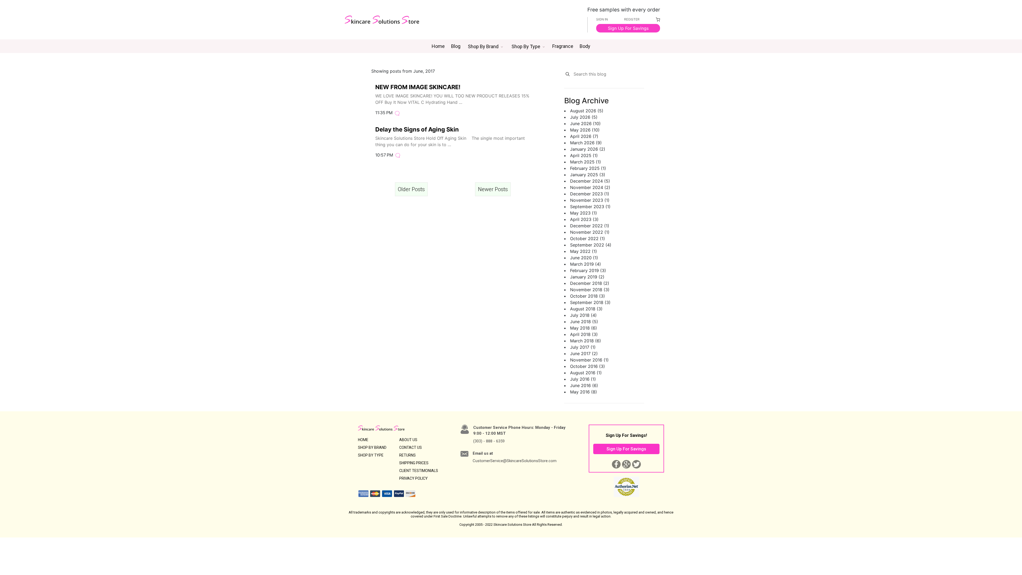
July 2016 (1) (583, 379)
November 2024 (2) (590, 187)
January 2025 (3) (587, 174)
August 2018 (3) (586, 308)
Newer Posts (493, 189)
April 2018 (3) (584, 334)
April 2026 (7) (584, 136)
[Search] (567, 74)
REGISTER (632, 19)
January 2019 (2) (587, 277)
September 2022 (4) (590, 245)
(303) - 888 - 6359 (489, 441)
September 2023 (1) (590, 206)
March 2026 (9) (586, 142)
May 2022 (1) (583, 251)
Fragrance (562, 46)
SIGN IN (602, 19)
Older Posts (411, 189)
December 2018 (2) (589, 283)
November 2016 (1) (589, 360)
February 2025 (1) (588, 168)
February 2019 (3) (588, 270)
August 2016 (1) (586, 372)
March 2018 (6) (585, 340)
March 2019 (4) (585, 264)
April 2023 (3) (584, 219)
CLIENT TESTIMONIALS (418, 471)
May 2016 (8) (583, 392)
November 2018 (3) (589, 289)
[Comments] (397, 112)
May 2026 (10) (585, 130)
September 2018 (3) (590, 302)
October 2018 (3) (587, 296)
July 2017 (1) (583, 347)
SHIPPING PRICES (413, 463)
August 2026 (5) (586, 110)
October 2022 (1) (587, 238)
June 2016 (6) (584, 385)
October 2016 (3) (587, 366)
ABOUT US (408, 440)
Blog (455, 46)
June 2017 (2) (584, 353)
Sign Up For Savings (628, 28)
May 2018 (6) (583, 328)
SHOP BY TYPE (371, 455)
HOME (363, 440)
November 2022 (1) (589, 232)
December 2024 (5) (590, 181)
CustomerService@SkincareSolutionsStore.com (515, 460)
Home (438, 46)
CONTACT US (410, 447)
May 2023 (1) (583, 213)
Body (585, 46)
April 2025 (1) (584, 155)
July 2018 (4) (583, 315)
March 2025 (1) (585, 162)
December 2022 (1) (589, 225)
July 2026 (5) (583, 117)
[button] (485, 46)
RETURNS (407, 455)
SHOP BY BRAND (372, 447)
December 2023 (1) (589, 193)
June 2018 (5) (584, 321)
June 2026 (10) (585, 123)
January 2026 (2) (587, 149)
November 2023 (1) (589, 200)
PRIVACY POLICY (413, 478)
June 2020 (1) (584, 257)
